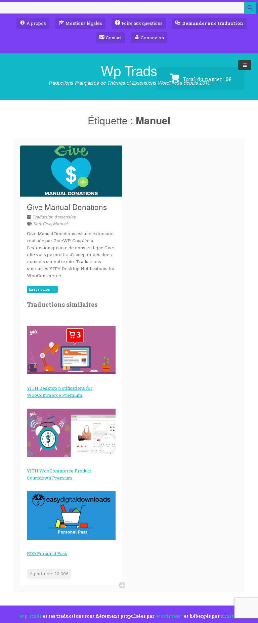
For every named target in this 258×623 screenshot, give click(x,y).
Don (37, 223)
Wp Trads (129, 70)
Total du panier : (206, 79)
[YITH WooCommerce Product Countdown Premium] (71, 433)
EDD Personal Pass (47, 553)
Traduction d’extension (54, 216)
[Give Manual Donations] (71, 192)
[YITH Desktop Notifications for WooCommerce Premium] (71, 350)
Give (47, 223)
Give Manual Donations (67, 206)
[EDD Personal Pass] (71, 515)
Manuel (60, 223)
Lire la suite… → (42, 289)
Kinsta (228, 616)
